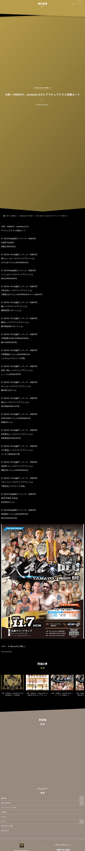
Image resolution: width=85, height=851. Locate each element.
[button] (79, 3)
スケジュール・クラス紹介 (9, 807)
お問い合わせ (5, 830)
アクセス (3, 817)
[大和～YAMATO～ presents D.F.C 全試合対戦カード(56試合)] (12, 682)
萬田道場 (42, 4)
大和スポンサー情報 (7, 826)
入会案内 (3, 812)
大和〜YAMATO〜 (6, 803)
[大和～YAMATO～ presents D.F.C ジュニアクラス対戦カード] (62, 682)
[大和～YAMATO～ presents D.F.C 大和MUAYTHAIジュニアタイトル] (37, 682)
